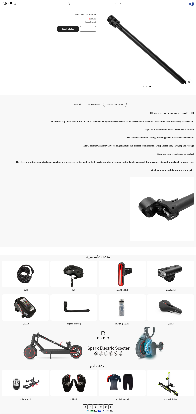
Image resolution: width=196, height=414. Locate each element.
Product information (115, 104)
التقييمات (77, 104)
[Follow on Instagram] (100, 406)
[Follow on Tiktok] (85, 406)
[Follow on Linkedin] (95, 406)
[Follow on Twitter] (105, 406)
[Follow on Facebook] (110, 406)
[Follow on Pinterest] (90, 406)
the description (94, 104)
